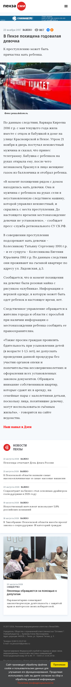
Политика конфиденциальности (35, 682)
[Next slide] (63, 555)
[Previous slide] (7, 555)
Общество (13, 587)
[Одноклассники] (51, 29)
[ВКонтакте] (48, 29)
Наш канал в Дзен (17, 427)
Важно (27, 29)
